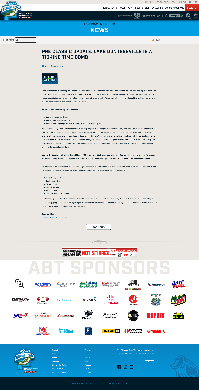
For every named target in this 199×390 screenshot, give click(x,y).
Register (192, 8)
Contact (166, 2)
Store (173, 2)
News (151, 2)
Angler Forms (182, 2)
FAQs (54, 357)
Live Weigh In (57, 368)
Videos (87, 353)
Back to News (99, 226)
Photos (88, 350)
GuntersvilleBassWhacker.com (54, 217)
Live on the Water (59, 365)
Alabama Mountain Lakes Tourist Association (136, 353)
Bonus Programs (174, 8)
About (146, 2)
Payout (55, 350)
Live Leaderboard (59, 372)
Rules (54, 353)
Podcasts (159, 2)
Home (12, 10)
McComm (124, 384)
